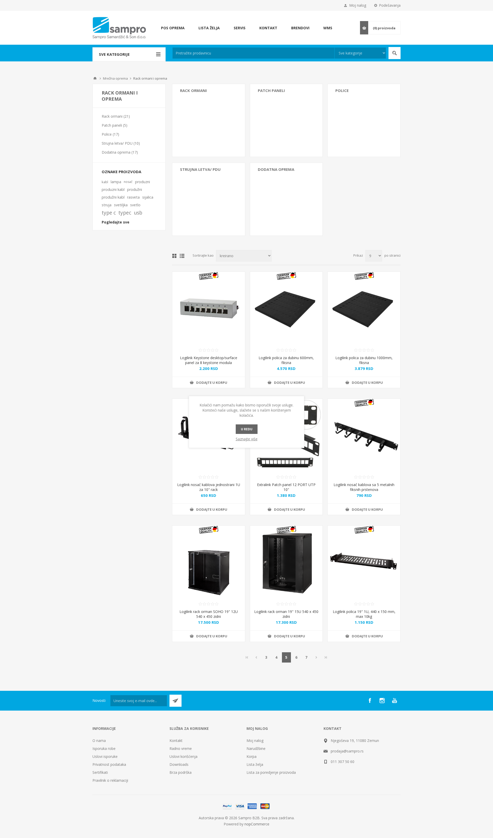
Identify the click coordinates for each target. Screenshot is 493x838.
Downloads (178, 764)
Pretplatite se (175, 701)
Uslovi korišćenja (183, 756)
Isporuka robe (104, 748)
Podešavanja (390, 5)
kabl (105, 182)
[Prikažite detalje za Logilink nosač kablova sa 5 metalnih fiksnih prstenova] (364, 435)
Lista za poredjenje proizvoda (271, 772)
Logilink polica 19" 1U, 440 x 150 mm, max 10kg (364, 614)
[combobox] (253, 53)
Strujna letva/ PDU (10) (121, 143)
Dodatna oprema (276, 169)
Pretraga (394, 53)
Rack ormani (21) (116, 116)
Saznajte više (247, 438)
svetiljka (121, 204)
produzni (142, 181)
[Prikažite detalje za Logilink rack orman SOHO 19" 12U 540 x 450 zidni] (208, 562)
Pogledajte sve (115, 222)
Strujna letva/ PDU (200, 169)
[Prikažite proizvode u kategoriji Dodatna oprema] (286, 199)
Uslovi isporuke (105, 756)
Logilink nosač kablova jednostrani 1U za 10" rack (208, 487)
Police (342, 90)
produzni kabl (113, 189)
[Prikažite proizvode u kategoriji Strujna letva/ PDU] (208, 199)
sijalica (147, 197)
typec (124, 212)
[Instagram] (382, 700)
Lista (182, 256)
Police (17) (110, 134)
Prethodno (256, 657)
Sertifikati (100, 772)
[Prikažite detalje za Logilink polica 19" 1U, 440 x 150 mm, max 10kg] (364, 562)
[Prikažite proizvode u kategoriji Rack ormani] (208, 120)
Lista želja (254, 764)
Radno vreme (180, 748)
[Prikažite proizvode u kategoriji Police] (364, 120)
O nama (99, 740)
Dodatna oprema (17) (120, 152)
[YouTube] (394, 700)
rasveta (133, 197)
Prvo (247, 657)
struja (106, 204)
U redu (246, 429)
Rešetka (174, 256)
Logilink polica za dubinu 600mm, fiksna (286, 360)
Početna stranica (95, 78)
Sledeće (316, 657)
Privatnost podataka (109, 764)
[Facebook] (370, 700)
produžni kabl (113, 197)
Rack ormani (193, 90)
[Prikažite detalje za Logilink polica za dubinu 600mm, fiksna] (286, 308)
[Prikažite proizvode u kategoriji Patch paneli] (286, 120)
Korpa (251, 756)
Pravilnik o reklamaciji (110, 780)
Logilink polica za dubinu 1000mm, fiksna (364, 360)
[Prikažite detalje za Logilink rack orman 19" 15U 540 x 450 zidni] (286, 562)
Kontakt (176, 740)
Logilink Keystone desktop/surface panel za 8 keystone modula (208, 360)
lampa (116, 181)
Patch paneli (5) (114, 125)
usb (138, 212)
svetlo (135, 204)
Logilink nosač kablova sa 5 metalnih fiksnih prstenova (364, 487)
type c (109, 212)
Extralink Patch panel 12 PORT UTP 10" (286, 487)
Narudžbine (256, 748)
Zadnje (326, 657)
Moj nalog (357, 5)
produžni (134, 189)
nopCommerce (256, 824)
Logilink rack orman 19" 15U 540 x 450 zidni (286, 614)
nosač (128, 182)
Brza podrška (180, 772)
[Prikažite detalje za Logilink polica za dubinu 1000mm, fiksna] (364, 308)
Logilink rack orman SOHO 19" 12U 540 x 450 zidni (208, 614)
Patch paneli (271, 90)
